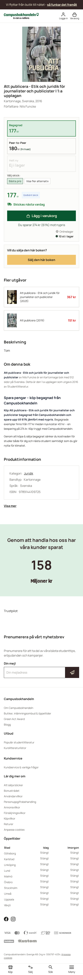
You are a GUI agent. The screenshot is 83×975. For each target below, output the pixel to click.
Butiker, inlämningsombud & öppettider (27, 713)
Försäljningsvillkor (14, 813)
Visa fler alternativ (37, 181)
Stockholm (10, 888)
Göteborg (10, 853)
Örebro (8, 882)
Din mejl (41, 669)
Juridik (28, 473)
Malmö (8, 876)
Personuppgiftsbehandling (20, 802)
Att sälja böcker (13, 785)
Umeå (7, 893)
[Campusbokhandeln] (21, 16)
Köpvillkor (9, 818)
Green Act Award (14, 719)
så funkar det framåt (62, 4)
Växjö (7, 905)
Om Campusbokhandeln (18, 708)
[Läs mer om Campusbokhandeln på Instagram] (13, 919)
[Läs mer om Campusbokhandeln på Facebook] (6, 919)
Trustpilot (11, 611)
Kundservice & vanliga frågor (21, 767)
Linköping (10, 865)
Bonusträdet (11, 790)
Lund (7, 870)
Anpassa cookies (14, 829)
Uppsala (9, 899)
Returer (8, 824)
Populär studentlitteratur (19, 742)
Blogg (7, 724)
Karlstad (9, 859)
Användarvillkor (13, 796)
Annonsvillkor (12, 807)
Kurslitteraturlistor (15, 748)
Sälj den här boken (41, 260)
